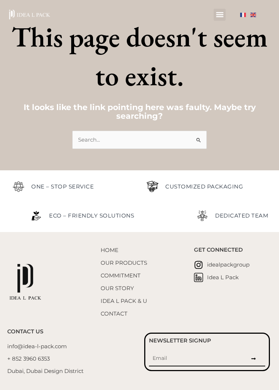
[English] (255, 14)
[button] (220, 15)
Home (109, 250)
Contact (114, 313)
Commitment (121, 275)
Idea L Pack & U (124, 301)
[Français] (245, 14)
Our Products (124, 263)
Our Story (117, 288)
